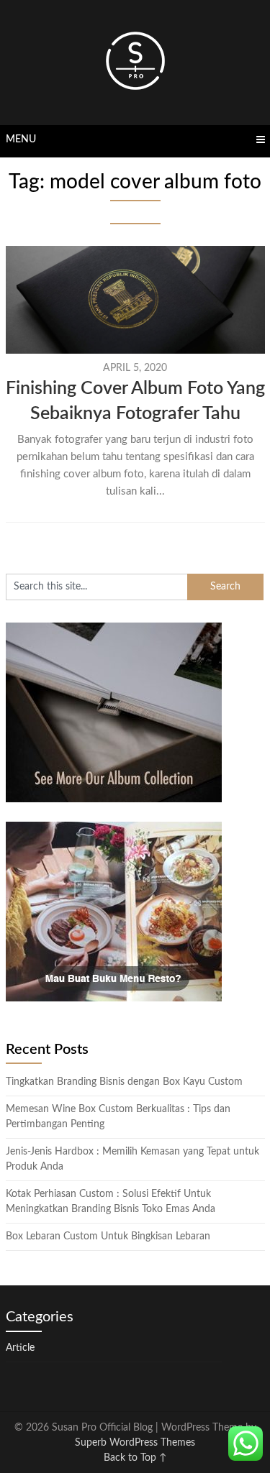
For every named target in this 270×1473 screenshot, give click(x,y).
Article (20, 1348)
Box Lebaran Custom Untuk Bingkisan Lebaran (108, 1236)
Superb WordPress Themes (135, 1443)
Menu (21, 139)
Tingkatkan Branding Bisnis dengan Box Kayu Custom (124, 1082)
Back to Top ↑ (135, 1458)
